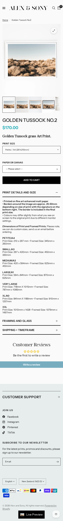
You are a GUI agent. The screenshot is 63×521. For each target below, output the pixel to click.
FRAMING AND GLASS (17, 320)
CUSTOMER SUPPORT (21, 397)
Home (5, 20)
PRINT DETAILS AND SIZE (19, 192)
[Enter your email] (57, 462)
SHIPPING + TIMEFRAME (18, 330)
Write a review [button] (31, 364)
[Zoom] (54, 31)
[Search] (53, 8)
